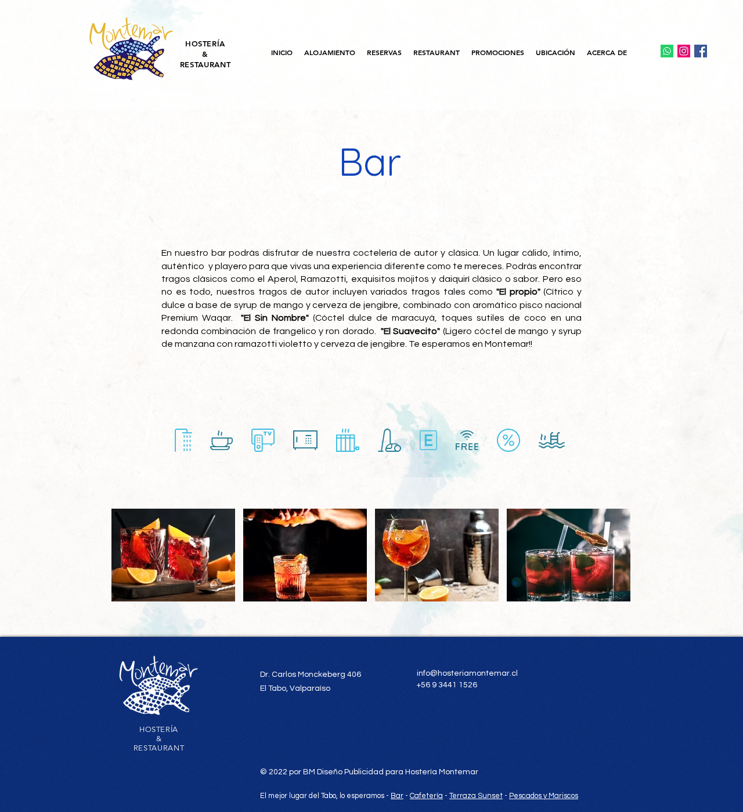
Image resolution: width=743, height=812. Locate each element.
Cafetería (426, 796)
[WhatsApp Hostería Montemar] (667, 51)
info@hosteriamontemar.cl (467, 673)
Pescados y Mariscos (543, 796)
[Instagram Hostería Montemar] (683, 51)
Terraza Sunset (476, 796)
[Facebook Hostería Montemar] (700, 51)
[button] (329, 52)
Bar (397, 796)
